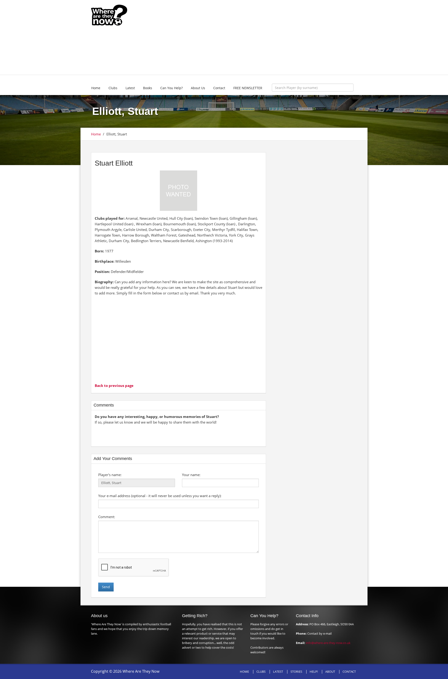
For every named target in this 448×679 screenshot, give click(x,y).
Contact (219, 88)
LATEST (278, 671)
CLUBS (261, 671)
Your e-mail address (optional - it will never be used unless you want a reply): (159, 495)
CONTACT (349, 671)
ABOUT (330, 671)
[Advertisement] (258, 37)
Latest (130, 88)
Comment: (106, 516)
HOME (244, 671)
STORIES (296, 671)
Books (147, 88)
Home (95, 88)
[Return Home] (109, 14)
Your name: (191, 474)
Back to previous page (114, 385)
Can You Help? (171, 88)
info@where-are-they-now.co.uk (328, 643)
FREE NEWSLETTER (247, 88)
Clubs (112, 88)
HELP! (314, 671)
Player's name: (110, 474)
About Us (198, 88)
